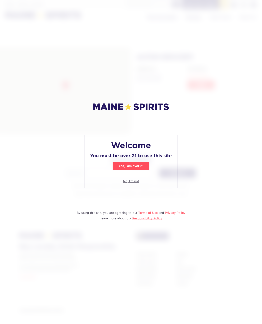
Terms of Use (148, 213)
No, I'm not (131, 181)
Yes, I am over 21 (131, 166)
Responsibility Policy (147, 218)
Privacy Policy (175, 213)
